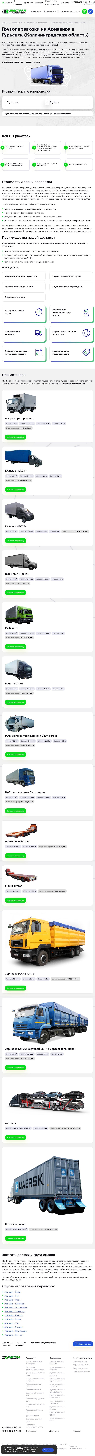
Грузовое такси (32, 1416)
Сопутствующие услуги (68, 11)
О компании (7, 1343)
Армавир (8, 3)
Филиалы (77, 1431)
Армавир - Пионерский (16, 1331)
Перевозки (34, 11)
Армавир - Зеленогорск (16, 1308)
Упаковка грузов (80, 1361)
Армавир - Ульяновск (15, 1304)
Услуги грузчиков (80, 1368)
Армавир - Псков (13, 1319)
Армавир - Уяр (12, 1323)
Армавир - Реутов (13, 1335)
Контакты (65, 3)
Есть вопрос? (90, 11)
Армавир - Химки (13, 1292)
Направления (48, 11)
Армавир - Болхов (13, 1327)
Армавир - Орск (12, 1300)
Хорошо (47, 1450)
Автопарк (39, 3)
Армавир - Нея (12, 1296)
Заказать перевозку (84, 11)
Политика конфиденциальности (77, 1447)
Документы (54, 1431)
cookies (20, 1447)
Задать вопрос (85, 1344)
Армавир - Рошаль (14, 1315)
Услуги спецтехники (81, 1371)
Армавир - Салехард (14, 1312)
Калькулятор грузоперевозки (43, 1343)
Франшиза (28, 3)
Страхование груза (81, 1365)
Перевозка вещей (33, 1390)
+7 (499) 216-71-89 (79, 2)
